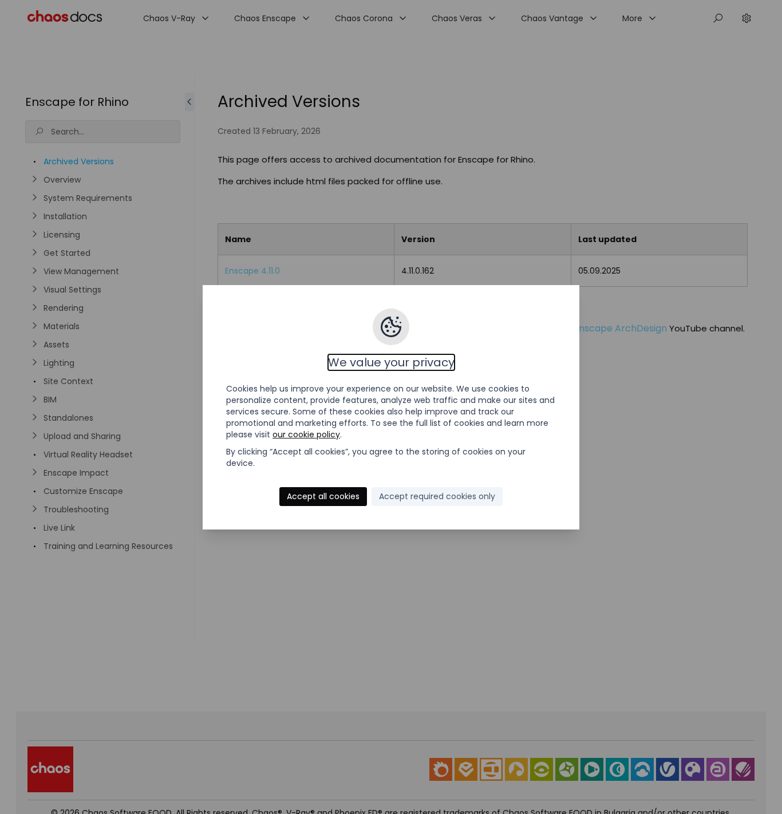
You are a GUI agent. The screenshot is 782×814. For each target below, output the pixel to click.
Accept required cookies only (437, 496)
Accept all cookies (323, 496)
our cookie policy (306, 434)
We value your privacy (391, 362)
